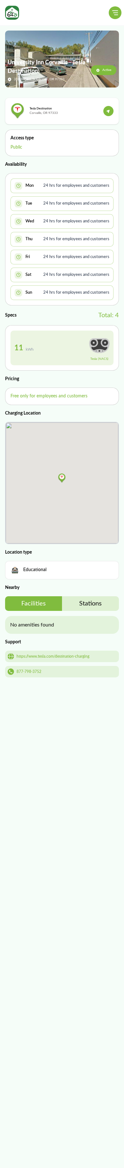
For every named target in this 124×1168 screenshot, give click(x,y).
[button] (61, 478)
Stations (90, 603)
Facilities (33, 603)
